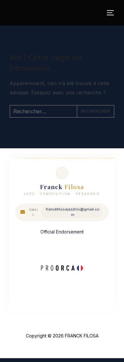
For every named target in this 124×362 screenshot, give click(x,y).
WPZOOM (82, 346)
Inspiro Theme (47, 346)
